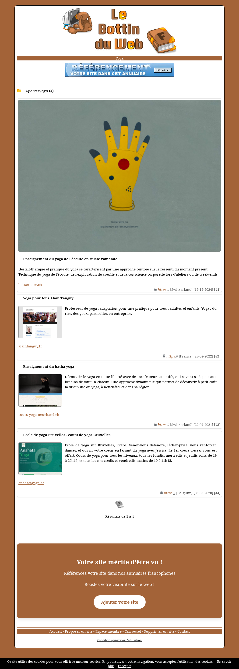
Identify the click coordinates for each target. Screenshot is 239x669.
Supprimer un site (159, 631)
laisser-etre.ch (30, 284)
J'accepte (124, 666)
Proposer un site (78, 631)
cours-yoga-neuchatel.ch (38, 414)
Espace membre (108, 631)
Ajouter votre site (119, 602)
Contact (183, 631)
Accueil (55, 631)
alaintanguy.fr (30, 346)
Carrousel (133, 631)
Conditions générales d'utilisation (119, 640)
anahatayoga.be (31, 482)
